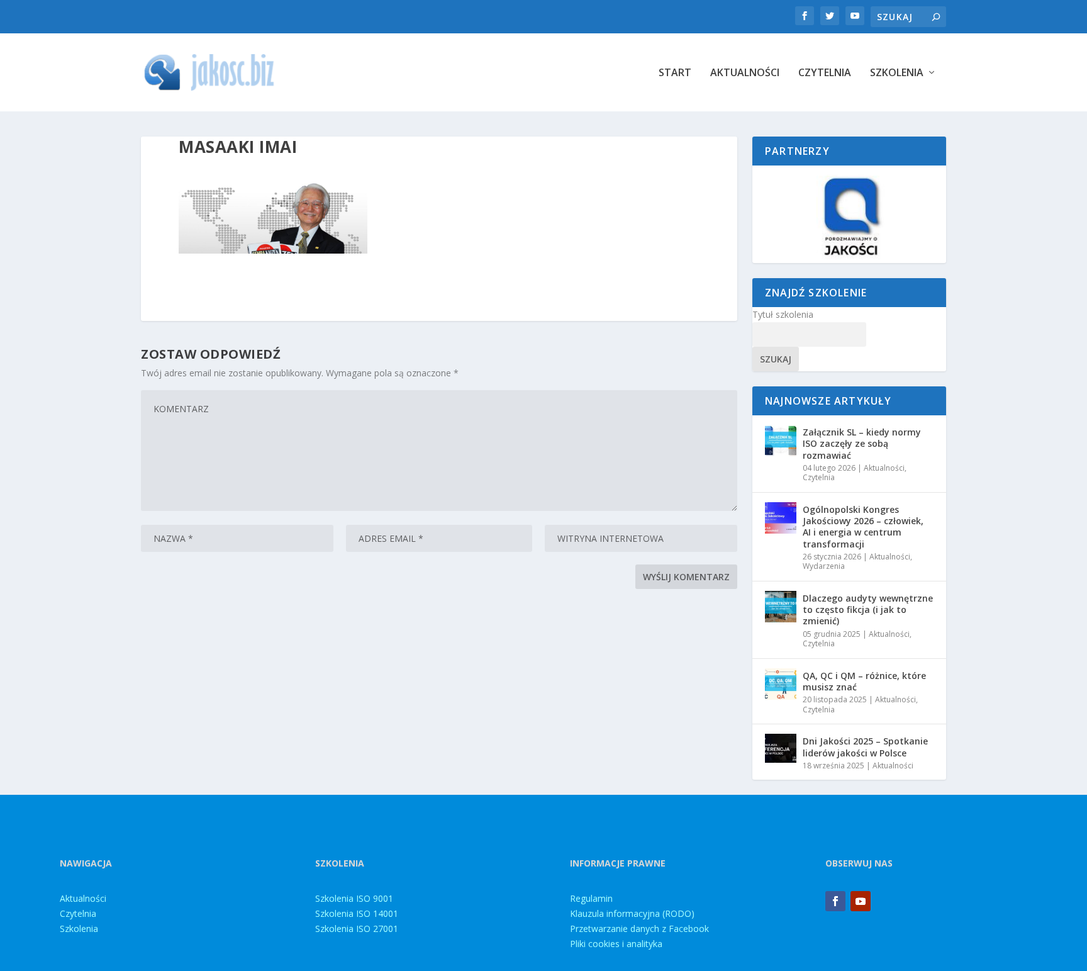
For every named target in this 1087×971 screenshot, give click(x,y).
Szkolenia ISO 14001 (356, 913)
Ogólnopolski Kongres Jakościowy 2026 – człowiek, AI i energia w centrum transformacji (863, 526)
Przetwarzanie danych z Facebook (639, 929)
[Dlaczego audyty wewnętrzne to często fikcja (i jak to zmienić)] (780, 606)
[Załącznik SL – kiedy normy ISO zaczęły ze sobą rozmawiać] (780, 440)
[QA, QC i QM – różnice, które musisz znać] (780, 684)
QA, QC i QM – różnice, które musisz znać (864, 681)
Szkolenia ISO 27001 (356, 929)
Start (675, 73)
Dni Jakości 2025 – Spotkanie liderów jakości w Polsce (865, 746)
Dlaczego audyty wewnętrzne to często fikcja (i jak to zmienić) (868, 609)
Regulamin (591, 898)
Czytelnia (824, 73)
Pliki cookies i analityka (616, 944)
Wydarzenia (824, 566)
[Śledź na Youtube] (860, 901)
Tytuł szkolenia (782, 314)
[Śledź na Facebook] (835, 901)
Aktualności (744, 73)
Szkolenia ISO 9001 (354, 898)
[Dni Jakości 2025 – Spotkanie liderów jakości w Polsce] (780, 749)
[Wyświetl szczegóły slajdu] (849, 214)
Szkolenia (896, 73)
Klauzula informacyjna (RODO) (632, 913)
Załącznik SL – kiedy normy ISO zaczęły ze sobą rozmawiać (862, 443)
